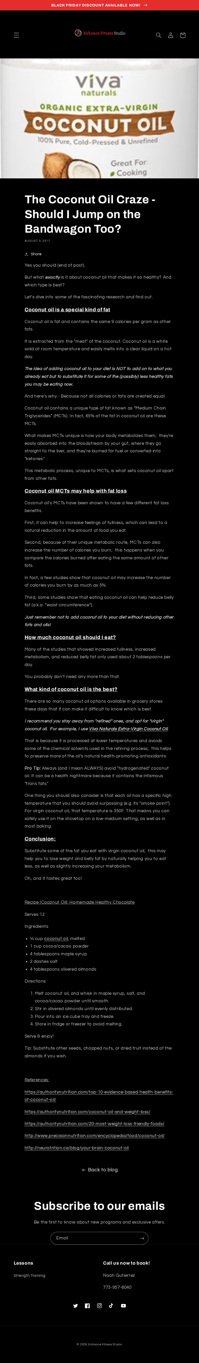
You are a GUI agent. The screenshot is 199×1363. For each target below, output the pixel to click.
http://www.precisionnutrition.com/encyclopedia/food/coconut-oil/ (95, 1135)
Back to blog (103, 1169)
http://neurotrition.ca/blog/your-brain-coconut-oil (77, 1148)
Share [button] (36, 254)
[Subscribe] (142, 1238)
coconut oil (56, 938)
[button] (16, 35)
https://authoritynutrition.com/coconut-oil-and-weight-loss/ (88, 1112)
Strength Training (30, 1276)
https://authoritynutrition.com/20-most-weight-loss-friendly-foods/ (95, 1124)
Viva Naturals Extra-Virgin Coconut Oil (128, 729)
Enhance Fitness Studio (105, 1344)
